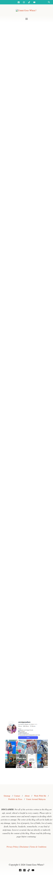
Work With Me (40, 795)
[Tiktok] (29, 2)
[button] (49, 2)
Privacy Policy (12, 846)
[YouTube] (34, 2)
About (27, 795)
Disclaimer (24, 846)
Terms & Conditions (38, 846)
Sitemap (7, 795)
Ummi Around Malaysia (36, 799)
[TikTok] (28, 870)
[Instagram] (24, 2)
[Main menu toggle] (26, 19)
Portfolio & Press (15, 799)
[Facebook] (19, 2)
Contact (17, 795)
